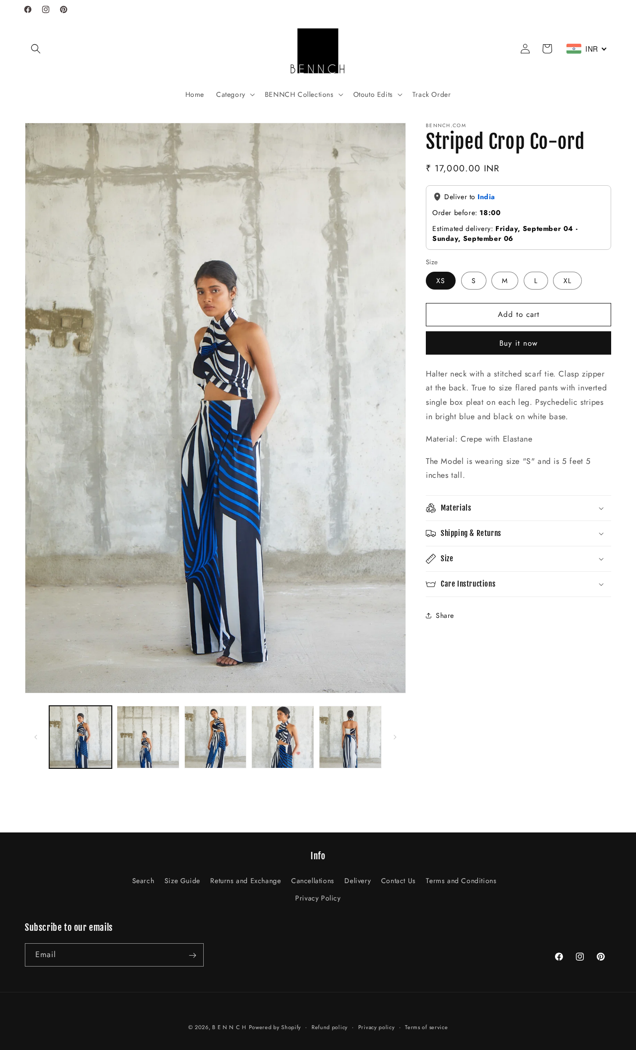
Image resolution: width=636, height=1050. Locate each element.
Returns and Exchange (245, 881)
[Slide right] (395, 737)
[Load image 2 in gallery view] (148, 737)
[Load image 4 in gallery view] (282, 737)
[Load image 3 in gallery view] (215, 737)
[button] (36, 49)
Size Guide (182, 881)
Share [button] (445, 615)
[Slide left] (36, 737)
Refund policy (330, 1027)
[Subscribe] (192, 955)
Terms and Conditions (461, 881)
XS (440, 280)
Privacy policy (376, 1027)
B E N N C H (229, 1027)
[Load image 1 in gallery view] (80, 737)
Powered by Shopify (275, 1027)
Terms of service (426, 1027)
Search (143, 881)
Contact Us (398, 881)
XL (567, 280)
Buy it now (518, 342)
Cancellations (312, 881)
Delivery (357, 881)
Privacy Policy (317, 898)
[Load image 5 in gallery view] (350, 737)
